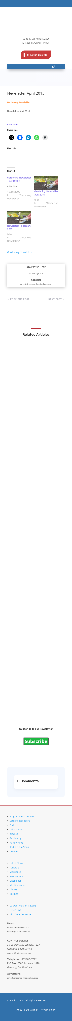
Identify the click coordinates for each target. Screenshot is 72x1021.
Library (13, 889)
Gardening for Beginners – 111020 (34, 390)
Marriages (15, 872)
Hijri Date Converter (21, 914)
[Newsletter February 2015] (19, 217)
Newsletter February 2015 (30, 644)
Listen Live (15, 910)
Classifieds (15, 880)
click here (12, 124)
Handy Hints (16, 842)
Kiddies (14, 833)
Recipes (14, 893)
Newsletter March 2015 (28, 581)
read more (21, 394)
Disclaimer (32, 1009)
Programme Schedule (22, 816)
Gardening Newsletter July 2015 (33, 519)
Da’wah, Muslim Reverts (23, 905)
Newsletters (16, 876)
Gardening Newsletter (18, 102)
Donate (14, 851)
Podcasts (14, 825)
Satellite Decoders (20, 820)
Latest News (16, 863)
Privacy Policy (48, 1009)
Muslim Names (18, 885)
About (20, 1009)
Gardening (15, 838)
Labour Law (16, 829)
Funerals (14, 867)
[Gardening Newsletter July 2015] (46, 183)
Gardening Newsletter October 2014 (36, 707)
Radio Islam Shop (19, 847)
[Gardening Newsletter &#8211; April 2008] (20, 188)
